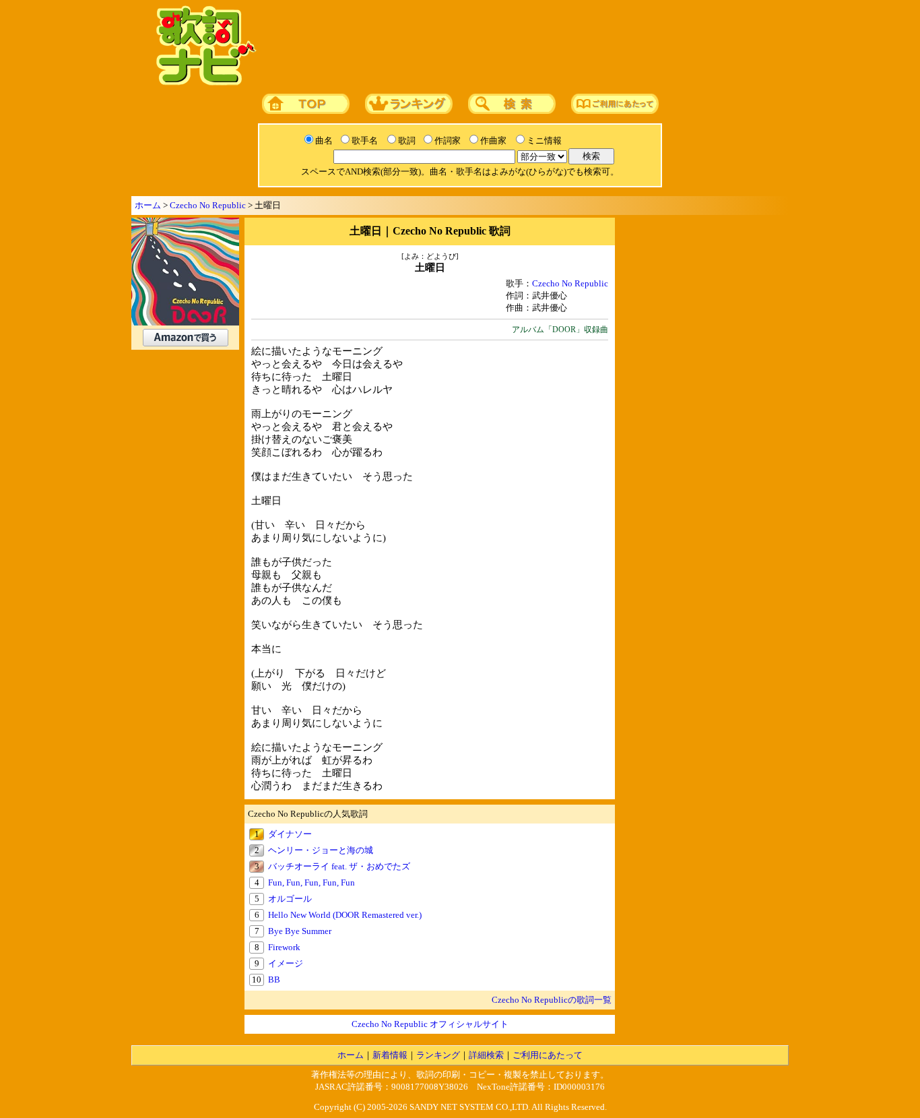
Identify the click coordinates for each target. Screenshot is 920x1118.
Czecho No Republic (208, 205)
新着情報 (389, 1055)
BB (274, 979)
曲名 (324, 140)
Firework (284, 947)
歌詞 (407, 140)
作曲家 (493, 140)
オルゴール (290, 899)
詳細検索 (486, 1055)
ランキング (438, 1055)
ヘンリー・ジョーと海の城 (320, 850)
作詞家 (447, 140)
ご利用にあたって (548, 1055)
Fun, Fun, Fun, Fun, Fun (311, 882)
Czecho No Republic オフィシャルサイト (430, 1024)
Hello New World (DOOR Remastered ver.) (345, 915)
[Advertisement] (518, 46)
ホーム (148, 205)
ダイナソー (290, 834)
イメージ (285, 963)
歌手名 (365, 140)
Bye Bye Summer (299, 931)
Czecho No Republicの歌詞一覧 (552, 1000)
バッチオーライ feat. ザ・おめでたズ (339, 866)
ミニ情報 (544, 140)
